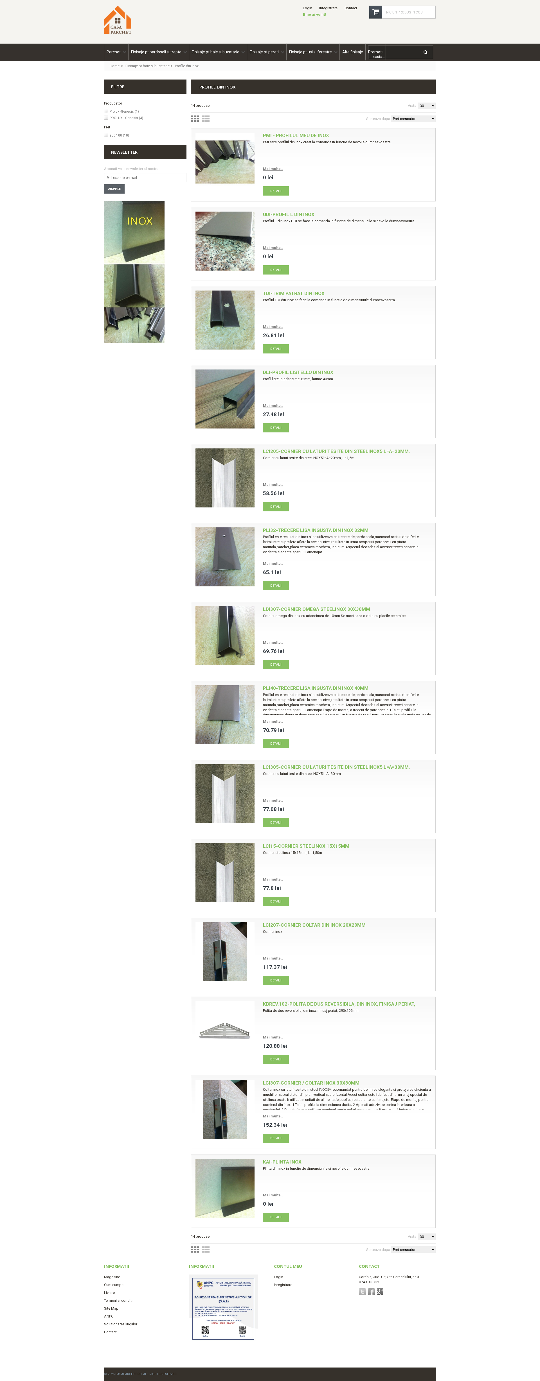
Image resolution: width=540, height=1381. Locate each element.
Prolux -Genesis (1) (124, 112)
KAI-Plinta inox (282, 1162)
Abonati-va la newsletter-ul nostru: (131, 169)
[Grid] (195, 119)
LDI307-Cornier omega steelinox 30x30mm (316, 609)
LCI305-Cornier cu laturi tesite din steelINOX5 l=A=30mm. (336, 767)
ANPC (108, 1316)
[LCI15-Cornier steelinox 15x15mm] (225, 873)
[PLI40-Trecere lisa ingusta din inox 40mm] (225, 715)
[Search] (426, 53)
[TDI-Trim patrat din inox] (225, 321)
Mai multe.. (273, 169)
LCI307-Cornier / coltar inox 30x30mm (311, 1083)
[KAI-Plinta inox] (225, 1189)
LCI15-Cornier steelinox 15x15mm (306, 846)
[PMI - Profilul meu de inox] (225, 163)
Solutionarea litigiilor (120, 1324)
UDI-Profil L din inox (288, 214)
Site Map (111, 1308)
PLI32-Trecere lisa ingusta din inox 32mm (315, 530)
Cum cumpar (114, 1285)
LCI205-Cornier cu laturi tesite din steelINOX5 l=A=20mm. (336, 451)
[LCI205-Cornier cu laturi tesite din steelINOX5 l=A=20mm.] (225, 478)
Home (115, 66)
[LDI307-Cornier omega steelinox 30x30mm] (225, 636)
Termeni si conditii (118, 1300)
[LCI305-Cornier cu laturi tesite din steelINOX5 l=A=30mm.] (225, 794)
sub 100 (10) (119, 135)
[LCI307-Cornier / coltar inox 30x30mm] (225, 1110)
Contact (351, 8)
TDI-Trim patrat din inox (294, 293)
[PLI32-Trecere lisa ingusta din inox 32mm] (225, 557)
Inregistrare (328, 8)
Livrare (109, 1293)
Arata (412, 106)
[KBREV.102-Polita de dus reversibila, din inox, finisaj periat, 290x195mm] (225, 1031)
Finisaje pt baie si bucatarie (147, 66)
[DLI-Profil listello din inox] (225, 399)
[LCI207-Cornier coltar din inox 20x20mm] (225, 952)
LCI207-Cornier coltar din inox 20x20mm (314, 925)
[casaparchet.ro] (117, 31)
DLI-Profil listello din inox (298, 372)
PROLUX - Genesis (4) (126, 118)
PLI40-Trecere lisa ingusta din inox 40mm (315, 688)
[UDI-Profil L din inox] (225, 242)
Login (307, 8)
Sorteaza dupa (378, 119)
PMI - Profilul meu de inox (296, 135)
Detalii (276, 191)
